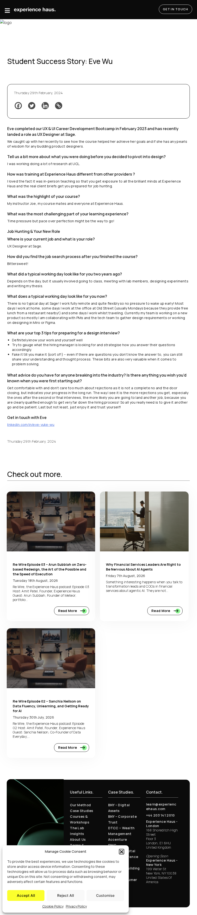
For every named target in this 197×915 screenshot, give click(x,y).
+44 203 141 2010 (160, 815)
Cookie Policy (52, 906)
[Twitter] (31, 105)
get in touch (175, 9)
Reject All (65, 895)
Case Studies (81, 810)
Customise (105, 895)
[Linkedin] (45, 105)
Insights (77, 833)
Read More (68, 610)
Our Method (80, 805)
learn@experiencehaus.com (161, 806)
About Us (78, 839)
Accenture (117, 839)
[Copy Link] (58, 105)
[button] (121, 851)
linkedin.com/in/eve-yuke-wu (31, 424)
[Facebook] (18, 105)
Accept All (26, 895)
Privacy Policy (76, 906)
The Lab (77, 828)
